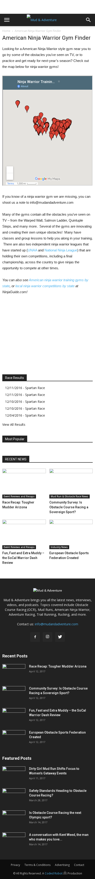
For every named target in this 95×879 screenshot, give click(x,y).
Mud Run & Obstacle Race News (69, 496)
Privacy (15, 865)
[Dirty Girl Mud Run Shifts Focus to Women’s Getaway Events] (13, 774)
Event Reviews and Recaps (19, 496)
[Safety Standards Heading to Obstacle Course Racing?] (13, 796)
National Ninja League (61, 250)
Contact (79, 865)
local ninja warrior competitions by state (44, 286)
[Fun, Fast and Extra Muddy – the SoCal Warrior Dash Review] (24, 534)
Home (6, 31)
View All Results (13, 424)
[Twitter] (60, 637)
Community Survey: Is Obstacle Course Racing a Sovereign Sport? (68, 507)
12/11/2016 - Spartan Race (25, 388)
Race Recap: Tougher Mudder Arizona (57, 666)
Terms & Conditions (37, 865)
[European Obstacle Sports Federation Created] (71, 534)
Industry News (59, 547)
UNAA (32, 250)
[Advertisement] (47, 5)
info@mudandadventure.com (56, 624)
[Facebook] (35, 637)
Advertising (62, 865)
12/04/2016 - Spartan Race (25, 415)
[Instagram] (47, 637)
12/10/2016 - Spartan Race (25, 401)
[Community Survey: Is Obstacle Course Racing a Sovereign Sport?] (71, 483)
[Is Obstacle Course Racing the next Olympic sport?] (13, 818)
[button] (88, 20)
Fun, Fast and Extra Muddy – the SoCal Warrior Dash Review (23, 558)
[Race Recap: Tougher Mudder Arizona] (24, 483)
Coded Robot (54, 873)
